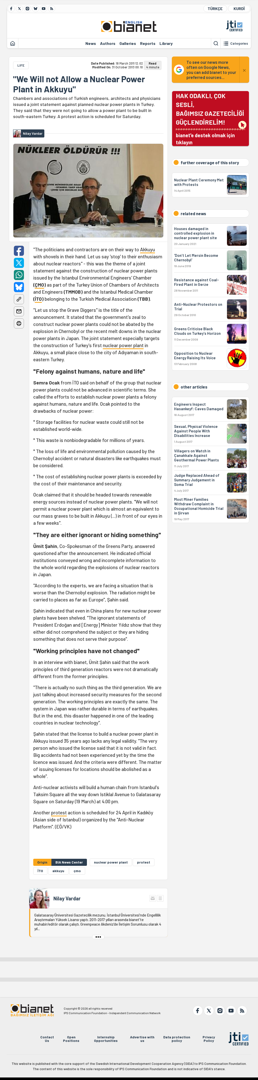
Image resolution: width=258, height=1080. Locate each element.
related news (193, 213)
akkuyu (58, 871)
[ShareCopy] (19, 299)
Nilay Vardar (67, 898)
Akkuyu (147, 249)
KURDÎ (239, 8)
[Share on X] (19, 263)
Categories (239, 43)
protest (59, 812)
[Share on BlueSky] (19, 287)
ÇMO (39, 285)
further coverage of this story (210, 162)
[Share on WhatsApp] (19, 275)
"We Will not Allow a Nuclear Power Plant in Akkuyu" (79, 84)
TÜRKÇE (215, 8)
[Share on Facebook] (19, 251)
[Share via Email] (19, 311)
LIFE (20, 65)
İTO (38, 299)
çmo (77, 871)
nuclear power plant (123, 345)
